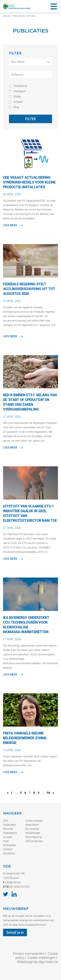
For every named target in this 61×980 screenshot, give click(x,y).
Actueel (31, 16)
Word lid (8, 828)
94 (48, 793)
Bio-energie (32, 828)
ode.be (6, 16)
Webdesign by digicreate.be (37, 962)
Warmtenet (32, 824)
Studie (17, 96)
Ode (5, 820)
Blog (16, 107)
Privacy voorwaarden (28, 954)
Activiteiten (9, 845)
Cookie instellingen (41, 958)
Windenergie (32, 833)
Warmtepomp (33, 837)
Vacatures (9, 853)
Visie (6, 841)
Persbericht (20, 86)
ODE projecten (34, 841)
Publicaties (19, 16)
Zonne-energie (34, 820)
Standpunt (20, 91)
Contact (8, 849)
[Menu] (53, 6)
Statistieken (10, 833)
